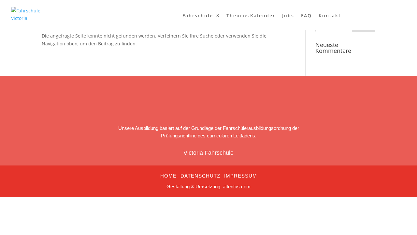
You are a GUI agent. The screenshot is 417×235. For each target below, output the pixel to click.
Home (168, 176)
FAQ (306, 16)
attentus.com (237, 186)
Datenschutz (200, 176)
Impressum (240, 176)
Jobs (288, 16)
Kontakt (330, 16)
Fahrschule (197, 16)
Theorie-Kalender (250, 16)
